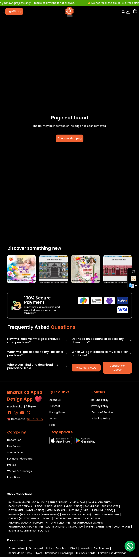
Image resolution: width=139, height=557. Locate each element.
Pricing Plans (57, 412)
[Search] (123, 11)
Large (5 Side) (73, 506)
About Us (55, 400)
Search (53, 418)
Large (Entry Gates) (45, 514)
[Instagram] (16, 413)
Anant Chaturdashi (106, 514)
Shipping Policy (100, 418)
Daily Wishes (122, 526)
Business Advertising (20, 458)
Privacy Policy (99, 406)
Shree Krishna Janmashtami (67, 502)
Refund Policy (99, 400)
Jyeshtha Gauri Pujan (23, 526)
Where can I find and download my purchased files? (32, 366)
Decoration (14, 440)
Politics (11, 465)
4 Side (38, 506)
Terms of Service (102, 412)
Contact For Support (117, 367)
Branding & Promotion (67, 526)
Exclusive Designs (20, 506)
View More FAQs (86, 367)
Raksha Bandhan (19, 502)
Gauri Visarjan (60, 522)
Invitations (13, 477)
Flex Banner (14, 446)
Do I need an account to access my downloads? (98, 340)
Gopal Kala (39, 502)
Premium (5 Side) (102, 510)
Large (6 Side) (35, 510)
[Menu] (4, 11)
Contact (54, 406)
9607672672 (35, 419)
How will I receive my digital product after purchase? (33, 340)
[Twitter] (28, 413)
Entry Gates (110, 506)
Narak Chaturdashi (87, 518)
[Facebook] (9, 413)
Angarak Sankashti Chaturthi (28, 522)
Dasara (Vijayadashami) (25, 518)
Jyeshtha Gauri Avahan (87, 522)
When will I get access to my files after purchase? (35, 353)
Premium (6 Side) (19, 514)
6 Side (58, 506)
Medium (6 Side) (79, 510)
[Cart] (135, 11)
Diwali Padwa (63, 518)
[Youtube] (22, 413)
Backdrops (92, 506)
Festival (44, 526)
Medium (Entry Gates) (76, 514)
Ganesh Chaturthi (100, 502)
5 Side (48, 506)
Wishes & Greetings (19, 471)
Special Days (15, 452)
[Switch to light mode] (133, 271)
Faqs (52, 424)
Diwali (47, 518)
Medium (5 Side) (57, 510)
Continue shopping (70, 138)
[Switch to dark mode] (133, 278)
